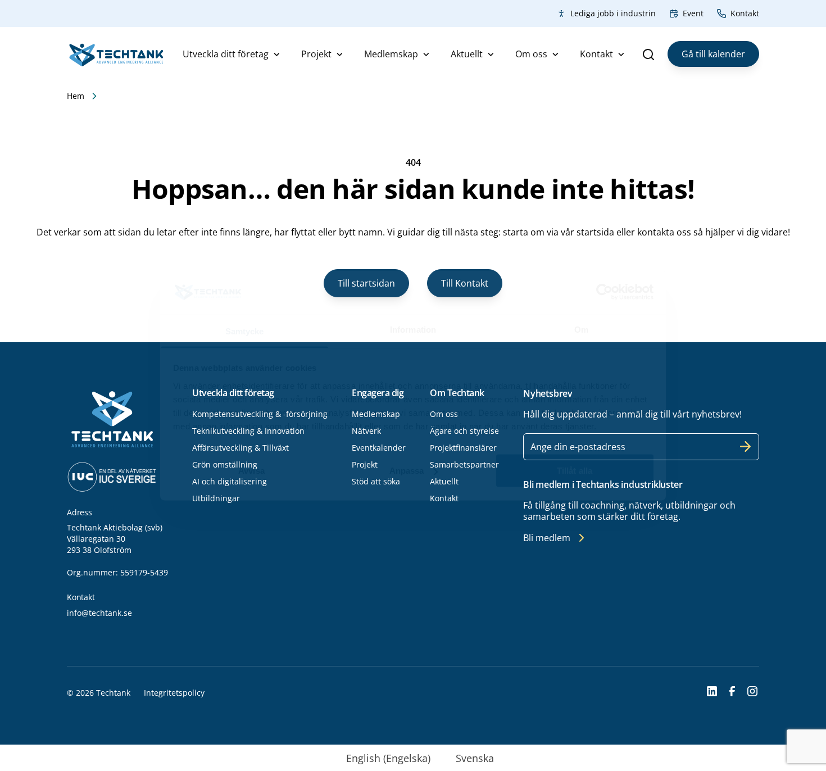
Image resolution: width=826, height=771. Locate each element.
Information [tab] (413, 329)
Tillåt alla (574, 470)
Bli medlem (546, 538)
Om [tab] (581, 329)
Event (693, 13)
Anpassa (406, 470)
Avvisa (251, 470)
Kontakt (744, 13)
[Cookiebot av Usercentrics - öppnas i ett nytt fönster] (604, 292)
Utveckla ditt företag (226, 54)
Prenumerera (745, 446)
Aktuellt (467, 54)
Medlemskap (391, 54)
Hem (75, 95)
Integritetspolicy (174, 692)
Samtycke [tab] (244, 330)
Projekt (316, 54)
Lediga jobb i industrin (613, 13)
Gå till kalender (713, 54)
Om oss (531, 54)
